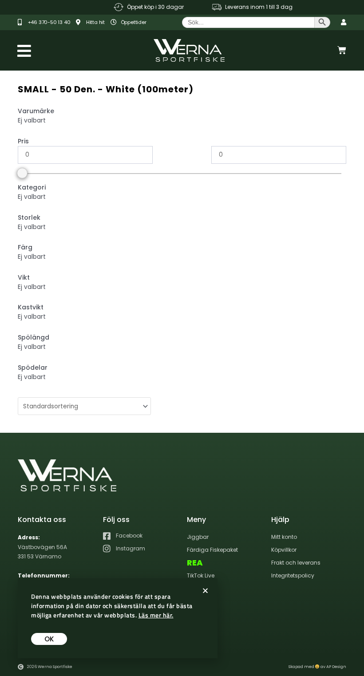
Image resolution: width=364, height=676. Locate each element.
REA (195, 562)
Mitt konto (284, 537)
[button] (205, 590)
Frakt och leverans (295, 562)
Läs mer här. (156, 615)
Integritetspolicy (292, 575)
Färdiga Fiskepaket (212, 549)
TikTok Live (200, 575)
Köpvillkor (284, 549)
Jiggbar (198, 537)
